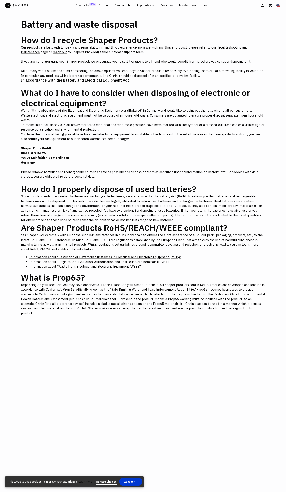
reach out (60, 52)
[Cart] (270, 5)
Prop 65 (69, 289)
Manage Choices (106, 481)
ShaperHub (122, 5)
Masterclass (187, 5)
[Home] (39, 5)
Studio (103, 5)
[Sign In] (262, 5)
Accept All (130, 481)
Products (82, 5)
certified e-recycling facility (179, 76)
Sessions (166, 5)
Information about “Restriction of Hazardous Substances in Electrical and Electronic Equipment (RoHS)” (105, 257)
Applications (145, 5)
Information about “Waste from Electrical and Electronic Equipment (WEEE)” (85, 266)
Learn (206, 5)
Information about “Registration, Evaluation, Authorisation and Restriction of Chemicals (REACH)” (100, 262)
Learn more (85, 481)
